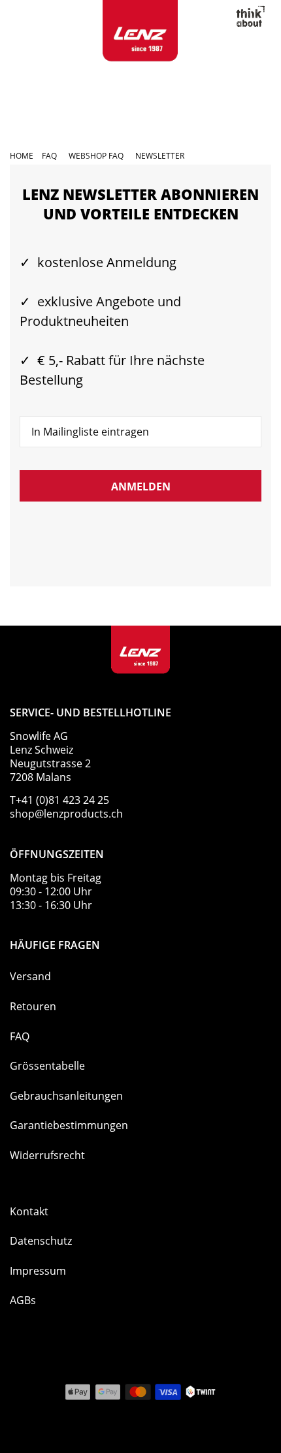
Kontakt (29, 1211)
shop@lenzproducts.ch (66, 813)
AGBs (23, 1300)
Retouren (33, 1006)
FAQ (19, 1036)
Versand (30, 976)
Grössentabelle (47, 1066)
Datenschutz (41, 1241)
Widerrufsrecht (47, 1155)
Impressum (38, 1271)
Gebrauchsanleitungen (66, 1096)
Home (21, 155)
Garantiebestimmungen (69, 1125)
